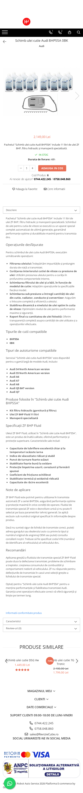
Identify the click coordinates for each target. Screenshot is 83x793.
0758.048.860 (43, 729)
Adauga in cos (52, 168)
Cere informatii (56, 189)
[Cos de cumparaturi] (69, 32)
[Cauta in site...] (78, 32)
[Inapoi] (3, 41)
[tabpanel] (41, 92)
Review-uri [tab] (13, 628)
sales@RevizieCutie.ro (43, 734)
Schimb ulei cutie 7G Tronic (60, 662)
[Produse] (5, 33)
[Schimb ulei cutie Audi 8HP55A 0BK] (41, 92)
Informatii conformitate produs (24, 613)
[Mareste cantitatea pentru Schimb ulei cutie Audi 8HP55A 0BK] (32, 168)
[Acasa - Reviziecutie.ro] (41, 22)
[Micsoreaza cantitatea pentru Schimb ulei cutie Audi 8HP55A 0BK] (21, 168)
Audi (41, 46)
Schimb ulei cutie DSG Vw (22, 660)
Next (77, 96)
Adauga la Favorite (26, 189)
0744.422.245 (43, 723)
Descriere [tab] (11, 210)
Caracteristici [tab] (13, 621)
